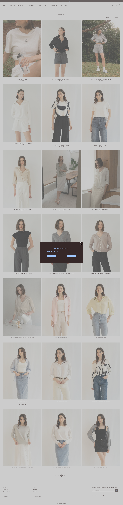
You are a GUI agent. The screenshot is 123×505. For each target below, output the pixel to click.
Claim (71, 256)
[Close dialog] (81, 243)
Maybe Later (51, 256)
